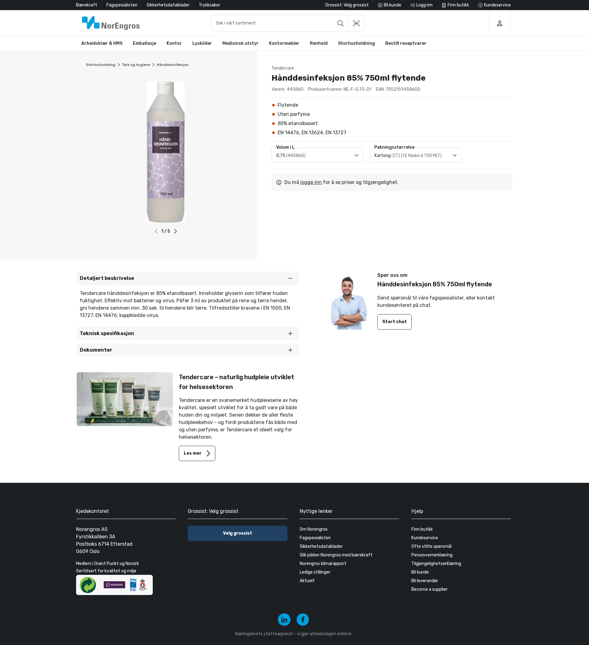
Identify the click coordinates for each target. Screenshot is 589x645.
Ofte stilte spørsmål (431, 546)
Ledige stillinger (315, 572)
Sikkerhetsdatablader (168, 5)
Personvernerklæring (431, 555)
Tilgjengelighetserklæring (436, 563)
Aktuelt (307, 580)
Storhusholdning (100, 65)
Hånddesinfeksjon (173, 65)
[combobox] (287, 23)
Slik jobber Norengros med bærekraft (336, 555)
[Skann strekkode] (356, 23)
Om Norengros (314, 529)
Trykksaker (209, 5)
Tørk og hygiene (136, 65)
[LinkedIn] (284, 619)
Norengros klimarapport (323, 563)
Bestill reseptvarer (405, 43)
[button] (175, 231)
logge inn (311, 182)
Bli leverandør (424, 580)
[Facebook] (303, 619)
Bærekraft (86, 5)
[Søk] (340, 23)
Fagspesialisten (121, 5)
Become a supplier (429, 589)
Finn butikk (422, 529)
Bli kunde (420, 572)
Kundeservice (424, 537)
